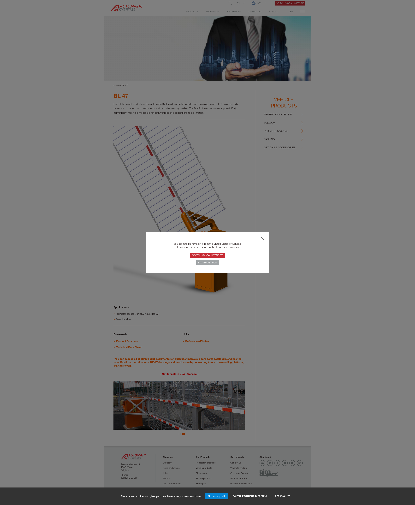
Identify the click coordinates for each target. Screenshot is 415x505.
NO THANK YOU (207, 262)
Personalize (282, 496)
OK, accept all (216, 496)
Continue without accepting (250, 496)
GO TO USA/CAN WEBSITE (207, 255)
